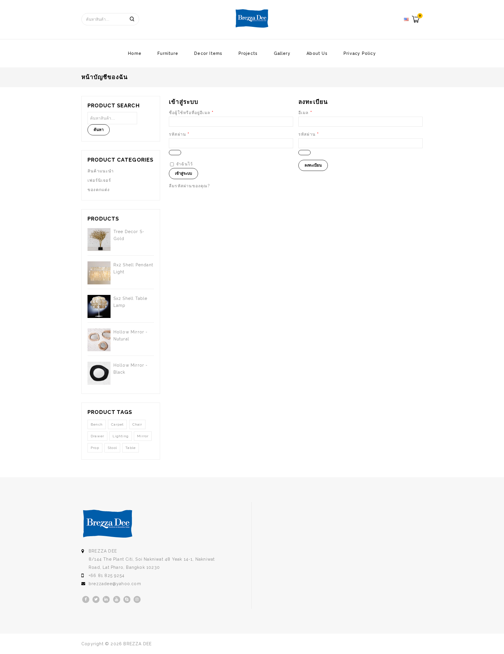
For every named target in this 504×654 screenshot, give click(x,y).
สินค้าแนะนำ (101, 171)
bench (97, 424)
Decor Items (208, 53)
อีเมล (305, 112)
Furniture (168, 53)
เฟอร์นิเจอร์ (99, 180)
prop (95, 448)
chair (137, 424)
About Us (317, 53)
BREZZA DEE (137, 643)
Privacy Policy (360, 53)
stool (112, 448)
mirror (142, 436)
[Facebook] (85, 599)
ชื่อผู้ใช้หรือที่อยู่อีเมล (191, 112)
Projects (248, 53)
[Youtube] (116, 599)
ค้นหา (132, 19)
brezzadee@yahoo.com (115, 583)
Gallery (282, 53)
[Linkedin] (106, 599)
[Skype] (126, 599)
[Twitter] (95, 599)
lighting (121, 436)
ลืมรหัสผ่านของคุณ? (189, 185)
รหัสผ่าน (179, 134)
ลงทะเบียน (313, 165)
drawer (97, 436)
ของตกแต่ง (99, 189)
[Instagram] (137, 599)
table (130, 448)
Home (134, 53)
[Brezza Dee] (252, 18)
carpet (117, 424)
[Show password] (175, 152)
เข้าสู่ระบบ (183, 173)
